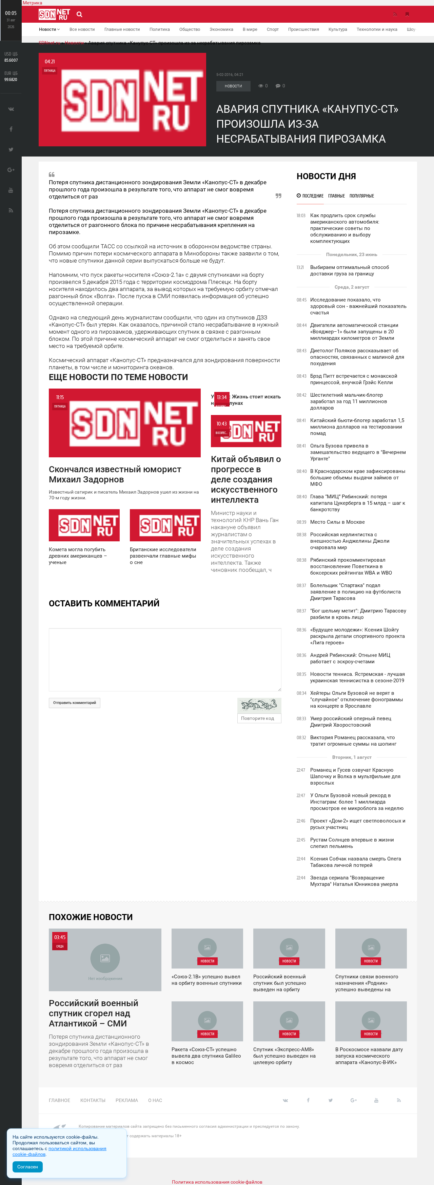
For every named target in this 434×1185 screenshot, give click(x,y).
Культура (338, 29)
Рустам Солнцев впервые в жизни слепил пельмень (352, 843)
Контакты (92, 1100)
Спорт (273, 29)
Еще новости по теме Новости (118, 377)
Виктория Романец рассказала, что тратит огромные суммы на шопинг (353, 740)
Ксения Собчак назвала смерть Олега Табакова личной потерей (355, 862)
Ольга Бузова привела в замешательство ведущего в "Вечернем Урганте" (358, 452)
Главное (59, 1100)
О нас (155, 1100)
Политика (160, 29)
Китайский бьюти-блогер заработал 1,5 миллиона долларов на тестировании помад (357, 426)
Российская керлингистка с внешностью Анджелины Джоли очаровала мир (350, 541)
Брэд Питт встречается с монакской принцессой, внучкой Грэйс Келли (353, 379)
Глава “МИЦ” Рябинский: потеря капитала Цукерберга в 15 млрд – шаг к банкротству (357, 503)
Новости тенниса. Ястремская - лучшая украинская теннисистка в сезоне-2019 (357, 677)
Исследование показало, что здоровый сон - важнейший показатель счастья (358, 306)
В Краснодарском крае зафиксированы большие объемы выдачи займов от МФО (358, 477)
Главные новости (122, 29)
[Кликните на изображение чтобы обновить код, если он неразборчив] (259, 705)
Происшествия (303, 29)
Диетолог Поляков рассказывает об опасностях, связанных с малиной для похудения (357, 357)
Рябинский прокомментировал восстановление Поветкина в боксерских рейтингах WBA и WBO (351, 566)
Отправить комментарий (74, 703)
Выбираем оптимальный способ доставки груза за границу (349, 270)
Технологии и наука (377, 29)
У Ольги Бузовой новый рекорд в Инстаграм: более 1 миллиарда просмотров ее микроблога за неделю (356, 801)
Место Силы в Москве (337, 522)
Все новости (82, 29)
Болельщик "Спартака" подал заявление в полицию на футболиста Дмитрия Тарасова (355, 591)
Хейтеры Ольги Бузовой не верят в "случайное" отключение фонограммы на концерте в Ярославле (356, 699)
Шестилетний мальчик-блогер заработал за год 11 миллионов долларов (348, 401)
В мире (250, 29)
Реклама (127, 1100)
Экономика (221, 29)
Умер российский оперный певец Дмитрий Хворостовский (350, 721)
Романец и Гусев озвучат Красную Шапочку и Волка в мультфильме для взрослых (355, 776)
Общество (189, 29)
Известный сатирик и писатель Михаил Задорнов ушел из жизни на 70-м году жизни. (124, 447)
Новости (48, 29)
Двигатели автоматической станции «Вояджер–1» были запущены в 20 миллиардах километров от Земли (354, 331)
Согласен (27, 1166)
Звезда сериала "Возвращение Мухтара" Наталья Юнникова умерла (354, 881)
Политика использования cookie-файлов (217, 1182)
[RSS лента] (395, 14)
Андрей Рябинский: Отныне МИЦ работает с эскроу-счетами (350, 658)
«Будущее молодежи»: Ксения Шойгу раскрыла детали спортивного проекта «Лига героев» (357, 636)
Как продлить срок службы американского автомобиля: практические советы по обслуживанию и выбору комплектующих (344, 228)
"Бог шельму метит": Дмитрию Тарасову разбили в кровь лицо (358, 614)
